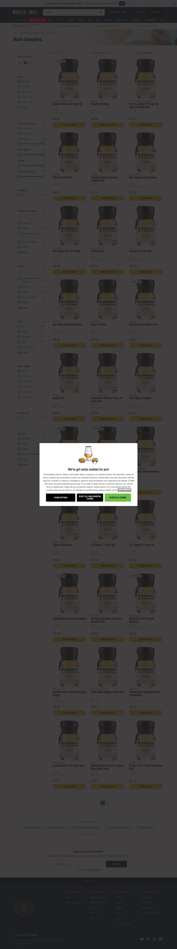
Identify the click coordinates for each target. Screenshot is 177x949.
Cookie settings (61, 497)
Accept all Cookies (117, 497)
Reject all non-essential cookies (90, 497)
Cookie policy (124, 490)
